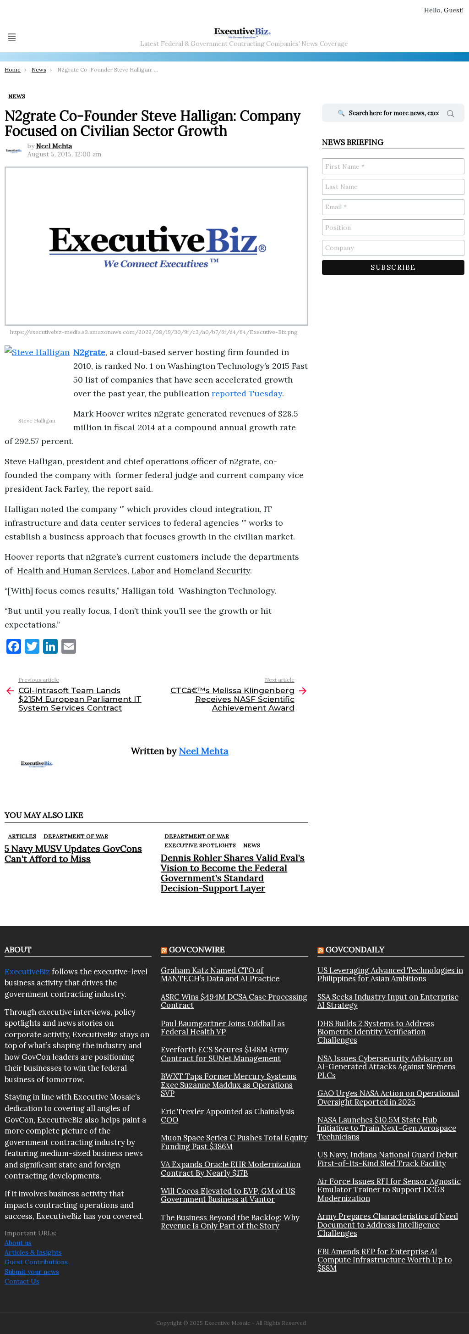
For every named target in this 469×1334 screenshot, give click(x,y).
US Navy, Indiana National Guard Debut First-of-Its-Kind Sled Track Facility (387, 1159)
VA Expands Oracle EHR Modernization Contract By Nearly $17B (230, 1168)
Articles (22, 836)
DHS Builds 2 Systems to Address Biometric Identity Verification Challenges (375, 1032)
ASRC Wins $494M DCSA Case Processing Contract (234, 1001)
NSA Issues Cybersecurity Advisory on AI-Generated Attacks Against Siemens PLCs (386, 1066)
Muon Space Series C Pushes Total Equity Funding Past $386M (234, 1142)
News (251, 845)
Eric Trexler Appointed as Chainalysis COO (227, 1115)
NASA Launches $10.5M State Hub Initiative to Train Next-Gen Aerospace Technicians (386, 1128)
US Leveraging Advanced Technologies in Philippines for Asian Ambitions (390, 974)
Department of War (76, 836)
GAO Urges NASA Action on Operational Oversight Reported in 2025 (388, 1097)
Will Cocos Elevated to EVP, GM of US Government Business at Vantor (228, 1195)
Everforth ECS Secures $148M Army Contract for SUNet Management (225, 1053)
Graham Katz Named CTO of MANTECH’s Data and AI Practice (220, 974)
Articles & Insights (33, 1252)
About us (18, 1243)
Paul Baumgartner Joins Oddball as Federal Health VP (223, 1027)
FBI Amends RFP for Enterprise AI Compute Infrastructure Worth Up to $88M (384, 1260)
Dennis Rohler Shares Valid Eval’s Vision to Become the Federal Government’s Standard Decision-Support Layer (233, 873)
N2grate (89, 352)
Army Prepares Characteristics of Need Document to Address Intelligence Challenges (387, 1224)
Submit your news (32, 1271)
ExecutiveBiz (27, 971)
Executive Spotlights (200, 845)
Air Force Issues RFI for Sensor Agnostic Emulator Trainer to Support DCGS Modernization (389, 1189)
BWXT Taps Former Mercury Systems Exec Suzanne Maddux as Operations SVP (228, 1084)
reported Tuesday (247, 393)
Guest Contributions (36, 1262)
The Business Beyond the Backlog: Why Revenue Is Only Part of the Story (230, 1221)
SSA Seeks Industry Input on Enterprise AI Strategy (387, 1001)
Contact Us (22, 1281)
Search (451, 115)
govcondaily (355, 950)
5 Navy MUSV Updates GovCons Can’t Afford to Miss (73, 853)
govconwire (197, 950)
